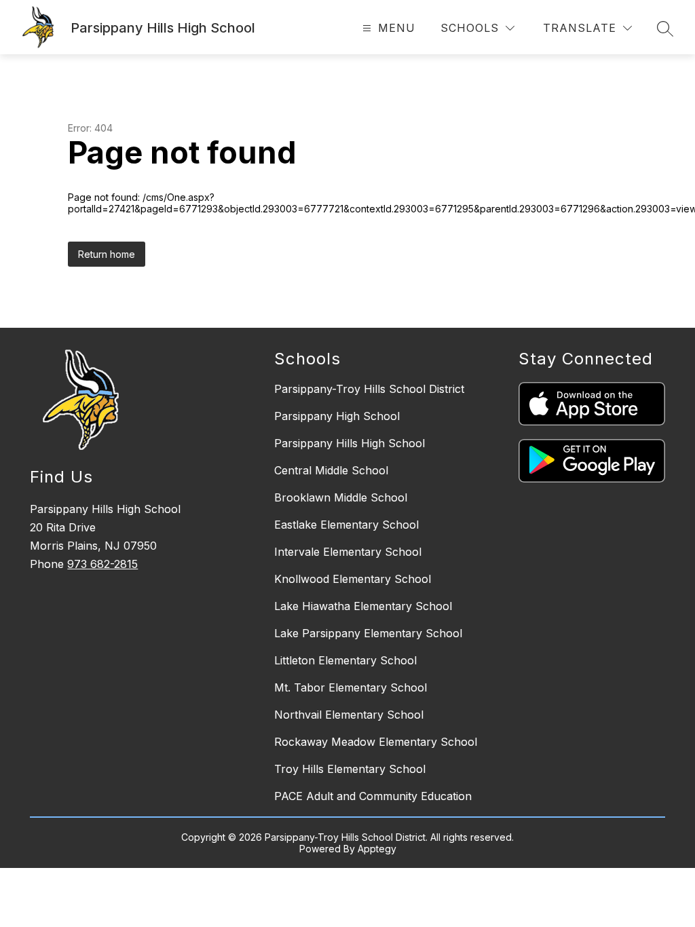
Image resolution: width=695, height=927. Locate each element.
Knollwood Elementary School (352, 579)
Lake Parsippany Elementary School (368, 633)
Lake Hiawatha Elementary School (363, 606)
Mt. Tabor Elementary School (350, 687)
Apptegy (377, 848)
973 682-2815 (102, 564)
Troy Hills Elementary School (350, 769)
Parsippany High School (337, 416)
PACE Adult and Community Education (373, 796)
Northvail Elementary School (349, 714)
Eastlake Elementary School (346, 524)
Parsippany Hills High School (349, 443)
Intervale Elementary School (347, 552)
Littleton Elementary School (345, 660)
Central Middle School (331, 470)
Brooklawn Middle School (340, 497)
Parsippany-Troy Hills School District (369, 389)
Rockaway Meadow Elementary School (375, 742)
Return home (106, 254)
